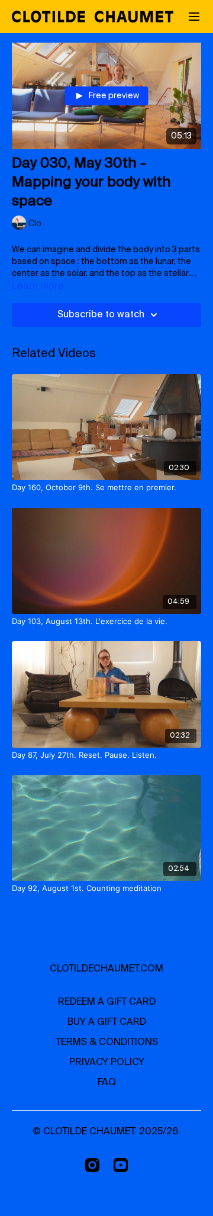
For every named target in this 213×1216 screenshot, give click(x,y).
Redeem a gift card (107, 1002)
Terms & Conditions (107, 1042)
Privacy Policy (106, 1062)
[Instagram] (92, 1165)
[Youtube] (121, 1165)
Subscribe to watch (100, 315)
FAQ (107, 1083)
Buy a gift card (106, 1022)
